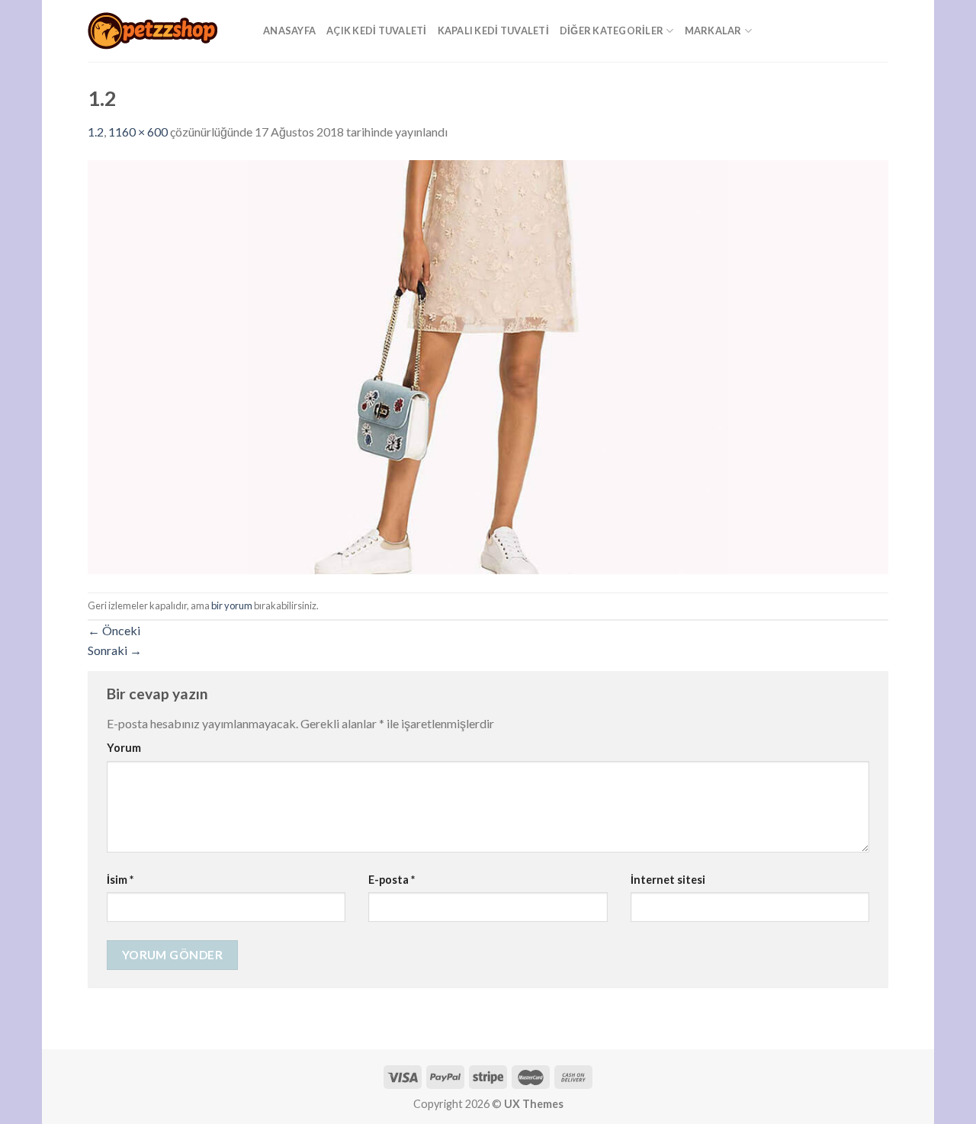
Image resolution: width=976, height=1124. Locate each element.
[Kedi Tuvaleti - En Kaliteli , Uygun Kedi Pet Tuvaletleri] (164, 31)
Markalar (713, 30)
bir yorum (231, 605)
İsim (120, 879)
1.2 (96, 131)
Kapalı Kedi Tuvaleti (493, 30)
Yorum (124, 747)
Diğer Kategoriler (611, 30)
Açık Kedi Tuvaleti (376, 30)
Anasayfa (289, 30)
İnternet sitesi (668, 879)
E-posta (391, 879)
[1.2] (488, 365)
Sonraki (115, 650)
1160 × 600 (138, 131)
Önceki (114, 630)
